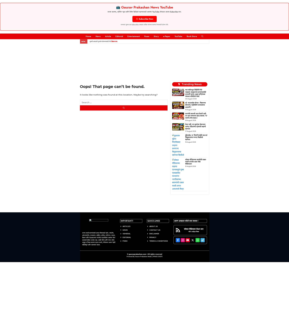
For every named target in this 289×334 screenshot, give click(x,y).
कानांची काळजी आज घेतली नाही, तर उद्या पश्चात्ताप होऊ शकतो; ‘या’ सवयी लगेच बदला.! (196, 116)
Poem (146, 36)
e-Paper (166, 36)
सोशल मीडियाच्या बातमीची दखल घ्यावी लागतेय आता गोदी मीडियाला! (195, 161)
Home (88, 36)
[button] (202, 36)
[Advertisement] (144, 60)
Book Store (192, 36)
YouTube (178, 36)
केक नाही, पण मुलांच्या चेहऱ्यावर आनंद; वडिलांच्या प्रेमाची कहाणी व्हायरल (195, 126)
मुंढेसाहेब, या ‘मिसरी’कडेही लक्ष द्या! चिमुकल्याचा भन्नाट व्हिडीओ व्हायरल (196, 137)
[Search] (124, 108)
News (98, 36)
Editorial (119, 36)
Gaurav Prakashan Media (143, 256)
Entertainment (133, 36)
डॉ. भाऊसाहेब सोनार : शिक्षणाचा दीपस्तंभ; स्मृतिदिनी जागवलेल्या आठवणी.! (195, 105)
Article (108, 36)
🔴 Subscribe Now (144, 18)
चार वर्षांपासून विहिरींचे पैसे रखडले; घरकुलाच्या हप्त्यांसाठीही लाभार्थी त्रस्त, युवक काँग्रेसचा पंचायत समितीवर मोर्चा (195, 93)
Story (156, 36)
